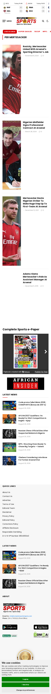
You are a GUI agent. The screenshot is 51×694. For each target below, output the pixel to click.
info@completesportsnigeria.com (21, 616)
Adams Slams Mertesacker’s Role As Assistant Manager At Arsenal (35, 278)
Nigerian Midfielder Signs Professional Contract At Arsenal (34, 125)
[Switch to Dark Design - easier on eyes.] (47, 21)
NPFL (45, 31)
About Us (6, 492)
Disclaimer (7, 512)
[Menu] (7, 21)
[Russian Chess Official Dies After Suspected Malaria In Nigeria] (9, 434)
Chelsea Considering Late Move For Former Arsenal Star (32, 458)
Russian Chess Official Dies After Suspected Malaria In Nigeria (33, 431)
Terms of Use (8, 504)
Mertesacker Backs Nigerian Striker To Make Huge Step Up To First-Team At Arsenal (35, 202)
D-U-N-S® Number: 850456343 (15, 536)
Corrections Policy (10, 524)
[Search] (43, 21)
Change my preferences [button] (25, 690)
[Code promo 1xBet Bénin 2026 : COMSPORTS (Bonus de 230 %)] (9, 405)
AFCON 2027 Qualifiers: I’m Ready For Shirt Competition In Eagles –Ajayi (32, 418)
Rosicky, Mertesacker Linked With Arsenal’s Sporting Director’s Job (35, 49)
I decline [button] (25, 685)
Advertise (6, 500)
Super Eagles (25, 31)
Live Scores (9, 31)
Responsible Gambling (12, 532)
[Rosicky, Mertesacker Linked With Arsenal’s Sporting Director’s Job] (11, 79)
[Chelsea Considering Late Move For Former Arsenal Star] (9, 460)
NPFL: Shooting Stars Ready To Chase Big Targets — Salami (32, 445)
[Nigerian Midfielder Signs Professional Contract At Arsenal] (11, 155)
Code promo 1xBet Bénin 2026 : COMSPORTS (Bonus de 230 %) (32, 403)
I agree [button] (25, 679)
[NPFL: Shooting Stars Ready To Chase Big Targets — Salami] (9, 447)
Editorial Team (8, 508)
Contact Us (7, 496)
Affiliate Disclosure (10, 528)
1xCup (37, 31)
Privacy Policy (8, 516)
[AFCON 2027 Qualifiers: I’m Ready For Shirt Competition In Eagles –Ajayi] (9, 419)
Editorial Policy (8, 520)
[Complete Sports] (27, 21)
